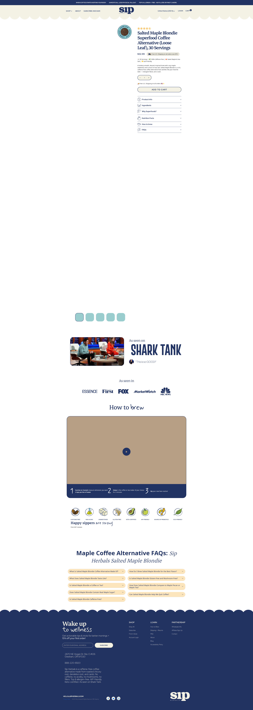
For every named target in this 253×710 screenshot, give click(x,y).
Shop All (131, 627)
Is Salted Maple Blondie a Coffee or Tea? (86, 585)
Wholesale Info (177, 627)
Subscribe (104, 645)
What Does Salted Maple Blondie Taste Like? (88, 578)
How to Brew (154, 627)
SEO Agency (95, 699)
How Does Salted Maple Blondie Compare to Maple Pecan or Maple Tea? (154, 586)
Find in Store (133, 634)
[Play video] (126, 452)
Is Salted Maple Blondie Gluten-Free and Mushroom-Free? (153, 578)
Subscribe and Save (92, 11)
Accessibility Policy (156, 644)
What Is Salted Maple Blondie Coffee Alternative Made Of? (94, 571)
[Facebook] (108, 698)
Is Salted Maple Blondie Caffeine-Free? (86, 599)
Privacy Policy (66, 699)
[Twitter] (113, 698)
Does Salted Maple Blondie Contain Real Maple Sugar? (92, 592)
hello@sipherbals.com (73, 696)
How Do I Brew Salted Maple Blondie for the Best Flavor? (153, 571)
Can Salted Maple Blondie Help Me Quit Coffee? (149, 594)
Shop (68, 11)
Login (180, 11)
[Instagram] (119, 698)
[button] (144, 29)
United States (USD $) (165, 11)
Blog (151, 641)
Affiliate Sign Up (177, 630)
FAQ (151, 634)
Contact (174, 634)
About (78, 11)
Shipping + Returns (156, 630)
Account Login (134, 637)
